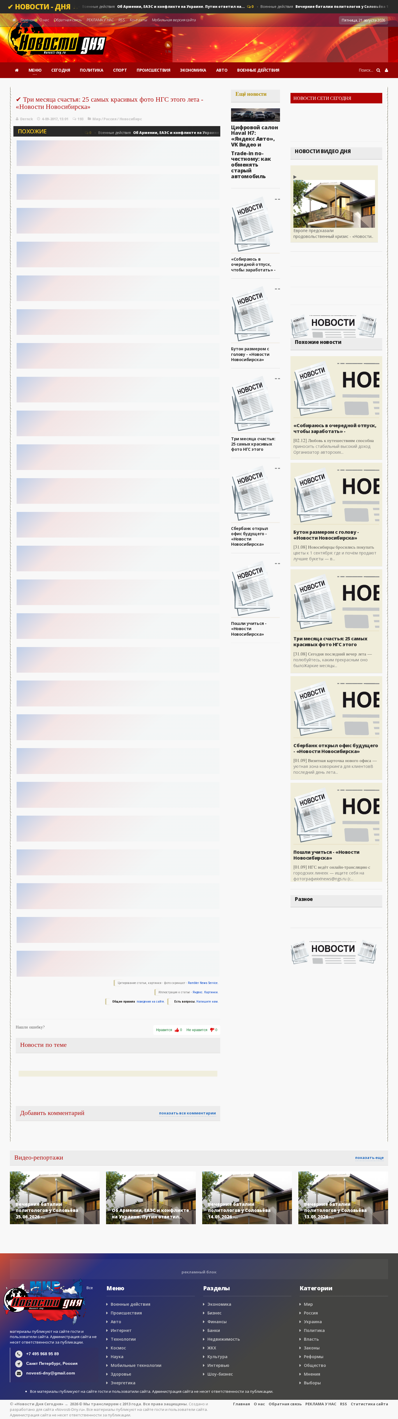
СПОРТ (120, 70)
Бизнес (214, 1313)
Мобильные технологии (136, 1365)
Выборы (312, 1383)
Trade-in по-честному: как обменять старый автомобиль (251, 165)
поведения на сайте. (150, 1001)
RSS (121, 19)
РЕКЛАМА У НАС (100, 19)
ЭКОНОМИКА (193, 70)
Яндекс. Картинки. (206, 992)
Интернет (121, 1330)
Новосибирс (130, 118)
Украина (313, 1321)
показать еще (369, 1157)
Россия (110, 118)
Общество (315, 1365)
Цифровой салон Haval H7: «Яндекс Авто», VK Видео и (254, 136)
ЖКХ (211, 1348)
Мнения (312, 1374)
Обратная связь (67, 19)
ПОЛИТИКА (91, 70)
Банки (213, 1330)
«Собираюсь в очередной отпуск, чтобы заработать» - (253, 264)
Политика (314, 1330)
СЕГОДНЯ (60, 70)
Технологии (123, 1339)
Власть (311, 1339)
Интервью (218, 1365)
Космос (118, 1348)
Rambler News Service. (203, 983)
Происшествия (126, 1313)
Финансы (217, 1321)
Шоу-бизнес (220, 1374)
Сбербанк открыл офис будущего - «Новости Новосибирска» (249, 536)
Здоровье (121, 1374)
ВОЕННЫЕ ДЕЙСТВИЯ (258, 70)
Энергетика (123, 1383)
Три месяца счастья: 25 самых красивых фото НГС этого (253, 444)
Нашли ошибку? (30, 1027)
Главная (27, 19)
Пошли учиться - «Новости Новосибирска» (249, 629)
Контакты (138, 19)
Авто (116, 1321)
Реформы (313, 1356)
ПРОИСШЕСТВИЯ (153, 70)
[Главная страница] (17, 70)
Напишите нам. (207, 1001)
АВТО (221, 70)
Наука (117, 1356)
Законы (312, 1348)
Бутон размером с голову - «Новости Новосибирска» (250, 354)
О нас (44, 19)
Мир (96, 118)
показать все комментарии (187, 1113)
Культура (217, 1356)
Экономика (219, 1304)
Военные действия (161, 6)
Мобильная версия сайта (174, 19)
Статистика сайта (369, 1403)
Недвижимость (223, 1339)
